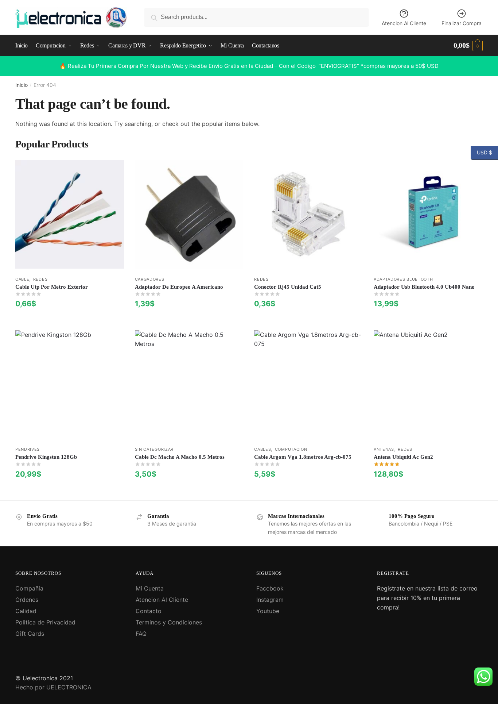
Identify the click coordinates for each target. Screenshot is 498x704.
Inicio (21, 85)
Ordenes (26, 599)
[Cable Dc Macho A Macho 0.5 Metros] (189, 384)
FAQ (141, 633)
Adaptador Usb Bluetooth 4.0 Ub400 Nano (424, 287)
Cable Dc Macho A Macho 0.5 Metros (180, 457)
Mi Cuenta (150, 588)
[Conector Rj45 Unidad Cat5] (308, 214)
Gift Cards (29, 633)
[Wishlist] (113, 170)
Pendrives (27, 449)
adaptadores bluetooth (403, 279)
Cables (262, 449)
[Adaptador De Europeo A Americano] (189, 214)
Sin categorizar (154, 449)
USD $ (481, 152)
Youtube (267, 611)
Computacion (291, 449)
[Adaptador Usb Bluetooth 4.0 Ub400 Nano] (428, 214)
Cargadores (149, 279)
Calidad (25, 611)
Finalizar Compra (461, 23)
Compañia (29, 588)
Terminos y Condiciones (169, 622)
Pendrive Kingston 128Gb (46, 457)
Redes (40, 279)
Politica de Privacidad (45, 622)
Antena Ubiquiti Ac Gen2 (403, 457)
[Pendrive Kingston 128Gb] (69, 384)
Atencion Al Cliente (404, 23)
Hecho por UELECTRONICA (53, 687)
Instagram (270, 599)
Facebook (270, 588)
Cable (22, 279)
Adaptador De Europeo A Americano (179, 287)
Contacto (149, 611)
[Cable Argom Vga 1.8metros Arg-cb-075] (308, 384)
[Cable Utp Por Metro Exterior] (69, 214)
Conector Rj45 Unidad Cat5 (287, 287)
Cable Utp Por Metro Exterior (51, 287)
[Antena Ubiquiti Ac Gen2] (428, 384)
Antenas (384, 449)
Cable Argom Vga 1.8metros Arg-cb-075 (302, 457)
